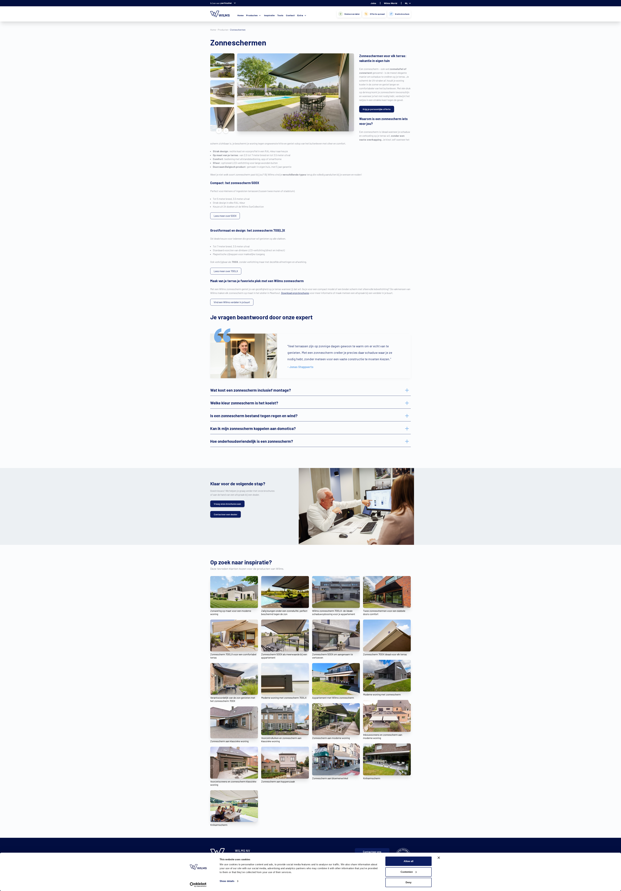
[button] (222, 65)
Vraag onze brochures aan (227, 503)
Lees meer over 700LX (226, 271)
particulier (226, 3)
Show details (227, 881)
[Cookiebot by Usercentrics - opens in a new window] (198, 884)
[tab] (310, 390)
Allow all (408, 861)
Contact (290, 15)
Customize (407, 871)
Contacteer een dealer (225, 514)
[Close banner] (439, 858)
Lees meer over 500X (225, 215)
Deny (408, 882)
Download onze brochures (295, 292)
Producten (223, 29)
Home (240, 15)
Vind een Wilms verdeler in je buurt (232, 302)
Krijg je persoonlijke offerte (377, 109)
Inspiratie (269, 15)
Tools (280, 15)
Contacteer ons (372, 851)
